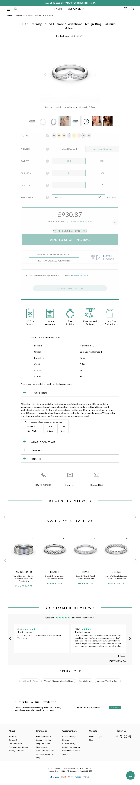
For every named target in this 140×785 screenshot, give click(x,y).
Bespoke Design (69, 736)
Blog (91, 740)
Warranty (66, 754)
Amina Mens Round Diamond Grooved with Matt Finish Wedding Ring (23, 578)
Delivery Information (71, 747)
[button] (10, 638)
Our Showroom (15, 743)
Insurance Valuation (44, 754)
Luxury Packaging (43, 740)
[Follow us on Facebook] (117, 737)
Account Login (95, 736)
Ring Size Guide (43, 743)
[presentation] (44, 75)
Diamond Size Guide (45, 751)
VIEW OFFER (70, 3)
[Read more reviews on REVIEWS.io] (117, 661)
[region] (70, 638)
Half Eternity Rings (30, 681)
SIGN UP (115, 708)
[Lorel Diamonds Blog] (70, 9)
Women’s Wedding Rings (107, 681)
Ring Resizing (42, 747)
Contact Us (13, 740)
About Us (13, 736)
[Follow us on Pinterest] (130, 737)
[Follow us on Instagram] (125, 737)
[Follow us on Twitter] (120, 737)
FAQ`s (39, 758)
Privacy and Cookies (17, 751)
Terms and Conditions (18, 747)
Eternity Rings (85, 681)
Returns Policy (68, 743)
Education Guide (43, 736)
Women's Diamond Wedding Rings (58, 681)
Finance (65, 740)
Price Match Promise (71, 751)
